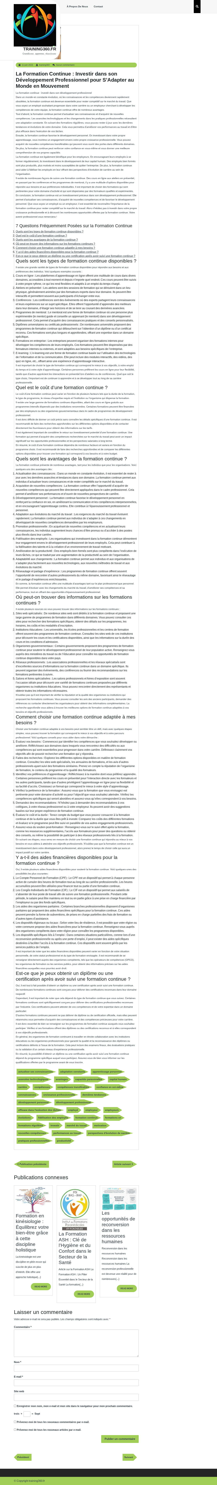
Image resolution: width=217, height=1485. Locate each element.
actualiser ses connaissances (35, 1071)
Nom (17, 1362)
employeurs (112, 1110)
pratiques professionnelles (34, 1140)
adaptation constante (72, 1071)
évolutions (24, 1117)
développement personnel (33, 1102)
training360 (44, 65)
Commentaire (23, 1326)
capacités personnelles (88, 1079)
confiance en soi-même (109, 1087)
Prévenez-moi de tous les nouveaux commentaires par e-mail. (53, 1422)
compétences (42, 1087)
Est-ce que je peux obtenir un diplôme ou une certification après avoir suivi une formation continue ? (75, 256)
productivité (64, 1140)
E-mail (18, 1376)
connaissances (27, 1094)
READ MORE (43, 1287)
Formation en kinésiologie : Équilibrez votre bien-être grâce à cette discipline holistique (32, 1233)
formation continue (86, 1117)
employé (73, 1110)
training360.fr (39, 49)
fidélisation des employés (53, 1117)
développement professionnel (73, 1102)
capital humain (118, 1079)
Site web (19, 1391)
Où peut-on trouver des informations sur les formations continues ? (55, 243)
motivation (100, 1125)
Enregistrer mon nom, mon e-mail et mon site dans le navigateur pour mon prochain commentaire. (75, 1406)
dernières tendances (94, 1094)
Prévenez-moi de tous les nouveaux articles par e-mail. (49, 1429)
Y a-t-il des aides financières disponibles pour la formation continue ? (57, 251)
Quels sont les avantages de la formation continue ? (47, 239)
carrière (22, 1087)
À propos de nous (77, 6)
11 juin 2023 (27, 65)
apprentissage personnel (107, 1071)
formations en (113, 1117)
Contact (98, 6)
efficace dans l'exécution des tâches (39, 1110)
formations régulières (30, 1125)
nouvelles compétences (32, 1133)
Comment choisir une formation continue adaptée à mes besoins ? (55, 247)
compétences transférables (73, 1087)
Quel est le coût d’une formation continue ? (41, 235)
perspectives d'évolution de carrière (109, 1133)
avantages (62, 1079)
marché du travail (77, 1125)
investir (55, 1125)
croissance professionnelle (59, 1094)
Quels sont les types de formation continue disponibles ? (49, 231)
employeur (91, 1110)
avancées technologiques (33, 1079)
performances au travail (67, 1133)
